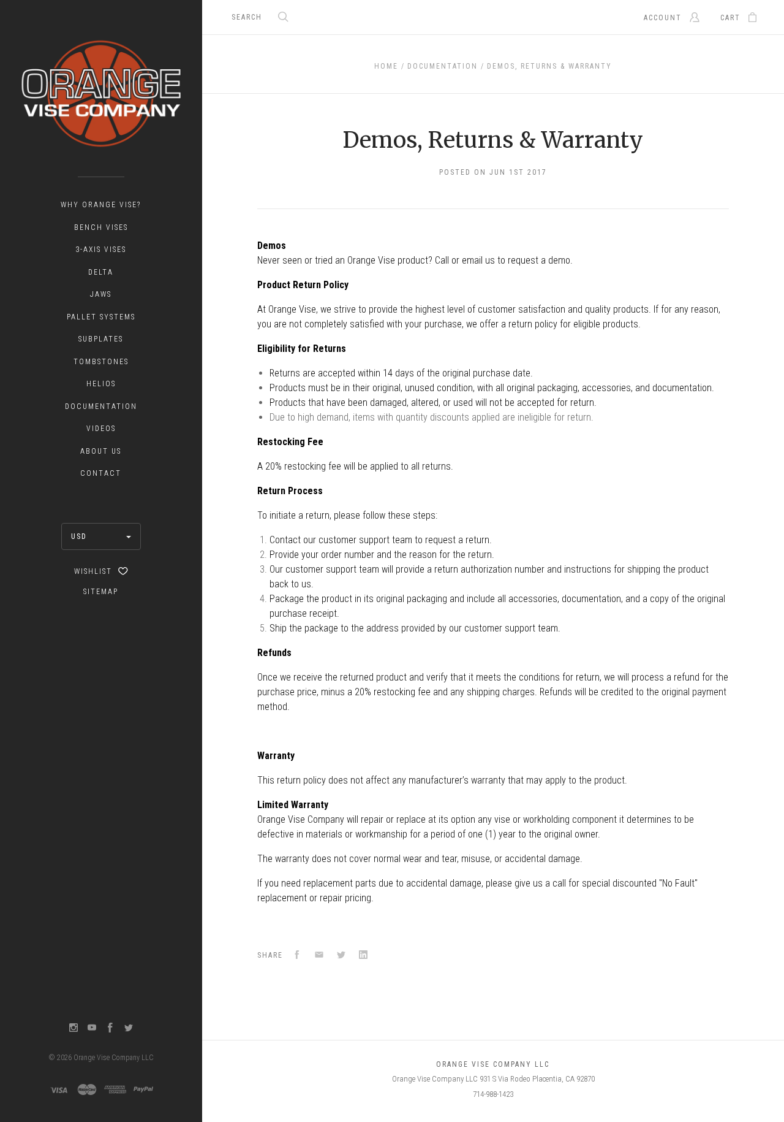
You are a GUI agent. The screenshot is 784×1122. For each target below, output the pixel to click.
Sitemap (100, 591)
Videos (101, 428)
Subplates (100, 339)
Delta (100, 272)
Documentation (101, 406)
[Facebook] (110, 1029)
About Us (100, 451)
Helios (101, 384)
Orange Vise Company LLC (114, 1057)
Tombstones (101, 361)
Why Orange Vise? (101, 204)
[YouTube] (92, 1029)
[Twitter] (128, 1029)
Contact (100, 473)
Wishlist (94, 571)
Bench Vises (101, 227)
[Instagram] (73, 1029)
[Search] (283, 18)
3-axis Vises (100, 249)
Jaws (100, 294)
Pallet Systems (101, 317)
